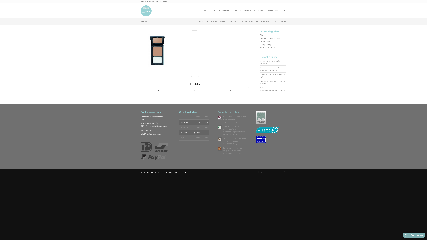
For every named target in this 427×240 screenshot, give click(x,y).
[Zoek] (284, 10)
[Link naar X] (281, 172)
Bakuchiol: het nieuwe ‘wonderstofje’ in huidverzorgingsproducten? (234, 129)
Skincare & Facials (268, 47)
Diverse (263, 35)
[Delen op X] (195, 90)
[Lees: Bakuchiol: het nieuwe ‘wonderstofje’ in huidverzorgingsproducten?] (220, 127)
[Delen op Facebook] (159, 90)
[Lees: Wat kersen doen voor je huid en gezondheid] (220, 118)
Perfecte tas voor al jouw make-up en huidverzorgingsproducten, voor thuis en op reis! (273, 90)
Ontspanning (265, 44)
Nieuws (144, 21)
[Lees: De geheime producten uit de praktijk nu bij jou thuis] (220, 139)
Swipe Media (182, 172)
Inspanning (265, 41)
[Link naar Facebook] (284, 172)
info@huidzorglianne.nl (149, 2)
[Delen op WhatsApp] (231, 90)
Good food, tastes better (270, 38)
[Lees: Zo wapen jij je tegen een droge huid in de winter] (220, 149)
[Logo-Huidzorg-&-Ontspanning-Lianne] (146, 10)
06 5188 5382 (164, 2)
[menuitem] (204, 10)
